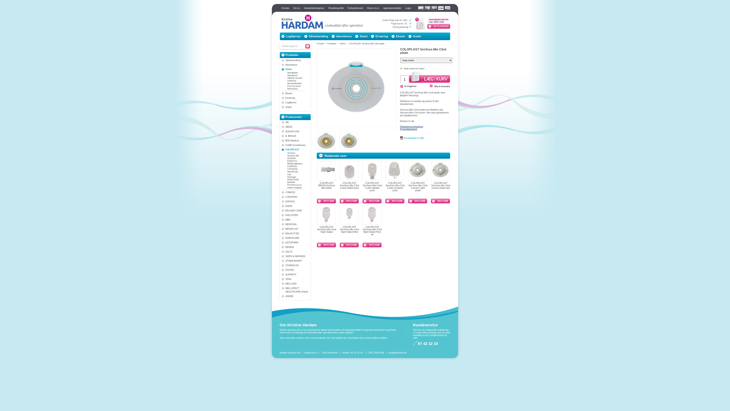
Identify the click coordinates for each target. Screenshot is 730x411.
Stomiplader (292, 73)
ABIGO (288, 127)
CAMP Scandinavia (295, 145)
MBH (287, 219)
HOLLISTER (291, 215)
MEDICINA (291, 224)
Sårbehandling (318, 36)
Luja (289, 174)
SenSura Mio (293, 156)
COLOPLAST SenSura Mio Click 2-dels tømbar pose (372, 187)
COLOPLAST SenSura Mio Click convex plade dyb (440, 185)
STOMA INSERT (293, 261)
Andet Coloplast (294, 187)
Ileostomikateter (294, 83)
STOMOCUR (292, 265)
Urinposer (291, 81)
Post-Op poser (294, 86)
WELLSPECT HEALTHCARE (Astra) (296, 290)
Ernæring (381, 36)
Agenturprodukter (392, 8)
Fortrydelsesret (355, 8)
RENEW (289, 247)
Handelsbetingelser (314, 8)
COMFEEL (292, 166)
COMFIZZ (290, 192)
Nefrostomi (292, 89)
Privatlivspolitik (336, 8)
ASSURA (291, 158)
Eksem (400, 36)
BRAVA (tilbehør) (294, 163)
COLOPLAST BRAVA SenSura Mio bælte (326, 185)
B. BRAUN (290, 136)
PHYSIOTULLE (294, 185)
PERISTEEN (293, 179)
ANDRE (289, 296)
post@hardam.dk (438, 335)
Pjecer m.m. (373, 8)
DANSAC (290, 201)
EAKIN (288, 206)
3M (287, 122)
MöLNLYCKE (292, 233)
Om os (296, 8)
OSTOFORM (291, 242)
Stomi (363, 36)
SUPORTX (290, 274)
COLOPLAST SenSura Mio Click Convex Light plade (418, 187)
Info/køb (326, 201)
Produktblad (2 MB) (414, 138)
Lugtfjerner (293, 36)
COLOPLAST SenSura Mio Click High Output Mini (349, 229)
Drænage (291, 177)
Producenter (293, 117)
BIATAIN (291, 182)
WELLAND (291, 283)
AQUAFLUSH (292, 131)
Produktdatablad (408, 129)
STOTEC (289, 270)
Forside (285, 8)
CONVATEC (291, 197)
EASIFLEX (292, 161)
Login (408, 8)
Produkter (292, 55)
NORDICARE (292, 238)
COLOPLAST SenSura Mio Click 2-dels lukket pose (349, 185)
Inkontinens (344, 36)
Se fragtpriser (410, 86)
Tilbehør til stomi (294, 78)
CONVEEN (292, 169)
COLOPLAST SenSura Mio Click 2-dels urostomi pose (395, 187)
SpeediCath (292, 171)
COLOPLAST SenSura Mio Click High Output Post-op (372, 231)
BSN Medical (292, 140)
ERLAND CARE (293, 210)
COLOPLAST (292, 149)
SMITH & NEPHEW (295, 256)
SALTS (288, 251)
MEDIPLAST (291, 229)
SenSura (291, 153)
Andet (417, 36)
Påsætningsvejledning (411, 126)
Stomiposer (292, 75)
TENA (288, 279)
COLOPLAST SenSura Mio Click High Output (326, 229)
